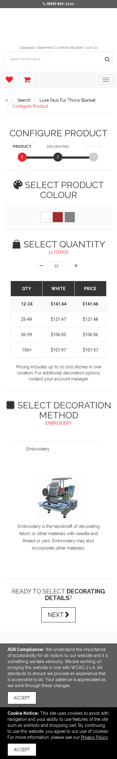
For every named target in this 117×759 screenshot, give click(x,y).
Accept (22, 697)
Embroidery (38, 449)
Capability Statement (37, 47)
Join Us (92, 47)
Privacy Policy (94, 737)
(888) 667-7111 (60, 4)
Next (56, 614)
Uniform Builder (70, 47)
